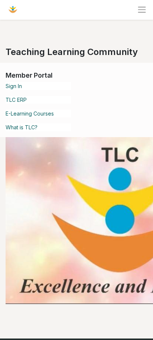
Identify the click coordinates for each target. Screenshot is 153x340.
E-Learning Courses (30, 113)
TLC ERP (16, 100)
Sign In (14, 86)
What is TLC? (22, 127)
